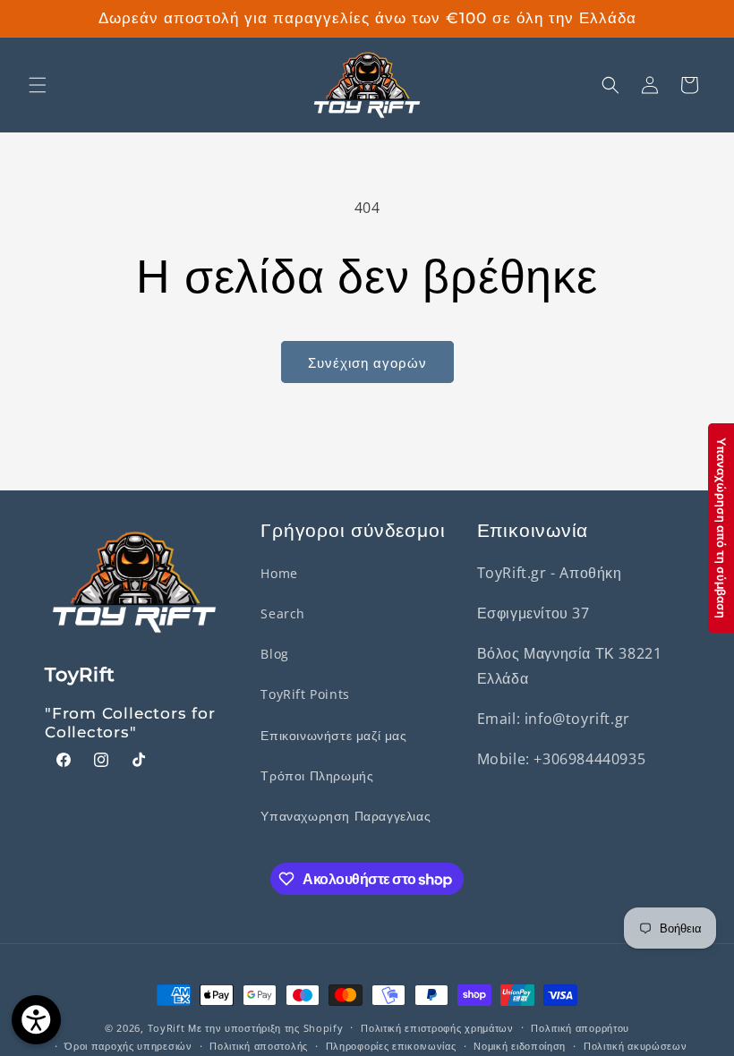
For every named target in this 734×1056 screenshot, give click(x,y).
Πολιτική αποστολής (258, 1045)
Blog (274, 653)
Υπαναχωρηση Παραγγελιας (345, 815)
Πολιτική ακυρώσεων (635, 1045)
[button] (37, 85)
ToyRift (166, 1028)
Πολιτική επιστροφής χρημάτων (437, 1028)
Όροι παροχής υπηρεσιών (128, 1045)
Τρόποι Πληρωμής (316, 775)
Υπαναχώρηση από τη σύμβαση (721, 528)
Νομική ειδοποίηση (520, 1045)
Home (278, 573)
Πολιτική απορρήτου (580, 1028)
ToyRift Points (304, 694)
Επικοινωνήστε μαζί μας (333, 735)
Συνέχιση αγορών (367, 362)
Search (282, 613)
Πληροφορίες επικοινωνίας (391, 1045)
